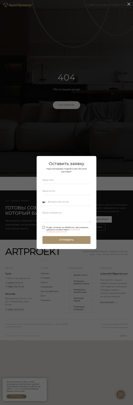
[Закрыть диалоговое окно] (129, 4)
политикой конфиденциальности (63, 230)
